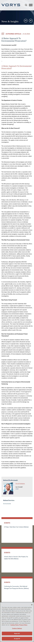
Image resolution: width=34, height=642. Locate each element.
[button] (31, 20)
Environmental (7, 503)
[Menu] (31, 5)
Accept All (17, 638)
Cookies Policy (14, 625)
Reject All (17, 633)
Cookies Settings (17, 628)
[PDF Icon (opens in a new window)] (25, 20)
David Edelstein (20, 483)
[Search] (26, 5)
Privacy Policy (23, 625)
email (17, 489)
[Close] (32, 605)
